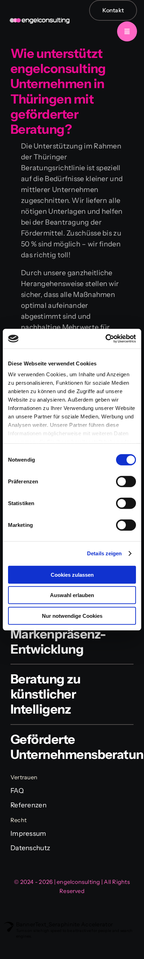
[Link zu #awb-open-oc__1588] (127, 31)
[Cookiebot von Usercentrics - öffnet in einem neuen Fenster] (105, 338)
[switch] (126, 481)
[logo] (39, 12)
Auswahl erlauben (72, 595)
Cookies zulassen (72, 574)
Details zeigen (104, 553)
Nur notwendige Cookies (72, 616)
